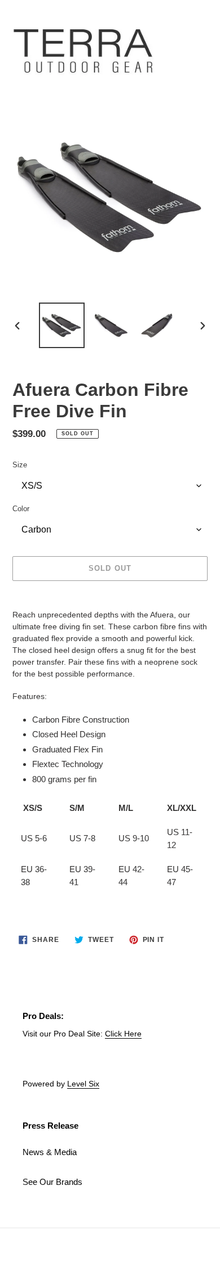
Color (20, 508)
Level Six (83, 1083)
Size (19, 465)
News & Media (50, 1152)
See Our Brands (52, 1182)
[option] (62, 325)
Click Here (123, 1033)
